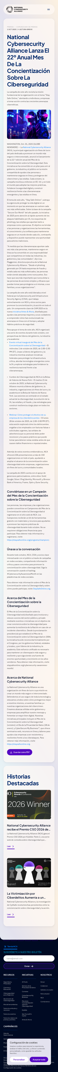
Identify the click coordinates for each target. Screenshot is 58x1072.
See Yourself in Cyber (27, 1014)
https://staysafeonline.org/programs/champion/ (28, 540)
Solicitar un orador (47, 990)
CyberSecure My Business (28, 996)
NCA (42, 997)
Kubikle (24, 1010)
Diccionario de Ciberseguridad (9, 999)
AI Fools (24, 982)
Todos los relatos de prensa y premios (10, 1018)
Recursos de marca (17, 1066)
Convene (25, 991)
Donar (43, 982)
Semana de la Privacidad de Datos (29, 986)
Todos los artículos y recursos (11, 1009)
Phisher (6, 1043)
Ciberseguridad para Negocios (9, 994)
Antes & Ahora (27, 1019)
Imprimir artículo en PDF (19, 754)
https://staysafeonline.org (18, 744)
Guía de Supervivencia (8, 1034)
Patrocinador (45, 993)
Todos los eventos (10, 1014)
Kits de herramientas (10, 1004)
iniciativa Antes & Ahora (23, 311)
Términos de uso (30, 1066)
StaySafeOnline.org (41, 588)
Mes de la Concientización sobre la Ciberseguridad (27, 1003)
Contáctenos (45, 1001)
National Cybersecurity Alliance (37, 147)
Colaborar (44, 986)
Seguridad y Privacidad (8, 982)
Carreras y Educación (7, 988)
